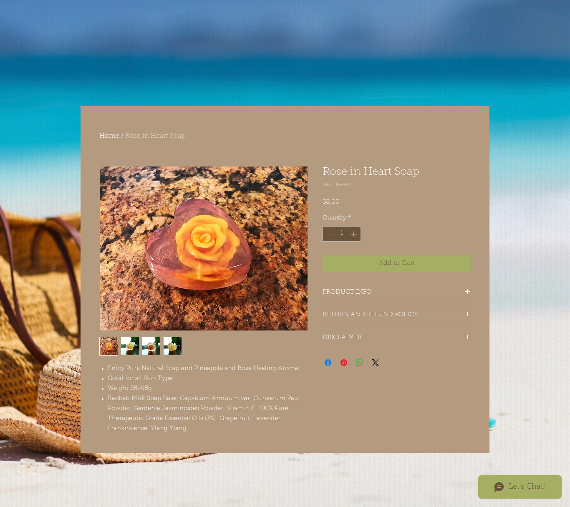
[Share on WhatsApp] (360, 363)
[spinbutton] (341, 234)
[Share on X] (376, 363)
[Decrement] (329, 234)
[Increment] (354, 234)
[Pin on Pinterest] (344, 363)
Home (109, 136)
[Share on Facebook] (328, 363)
